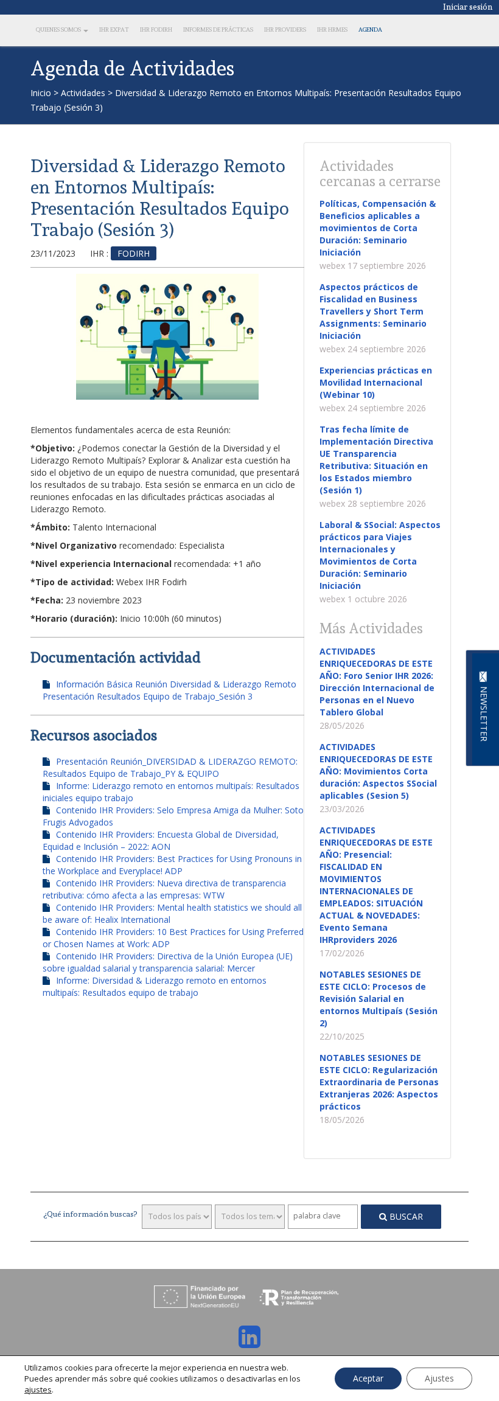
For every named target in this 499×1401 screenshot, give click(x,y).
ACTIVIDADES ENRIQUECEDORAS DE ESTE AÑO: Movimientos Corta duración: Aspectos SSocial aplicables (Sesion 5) (378, 771)
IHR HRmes (332, 29)
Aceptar (368, 1378)
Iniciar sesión (468, 7)
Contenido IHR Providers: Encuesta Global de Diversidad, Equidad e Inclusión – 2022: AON (161, 840)
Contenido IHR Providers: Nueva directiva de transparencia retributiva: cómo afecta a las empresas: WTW (164, 889)
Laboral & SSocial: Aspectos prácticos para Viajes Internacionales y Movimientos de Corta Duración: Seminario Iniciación (380, 555)
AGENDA (370, 29)
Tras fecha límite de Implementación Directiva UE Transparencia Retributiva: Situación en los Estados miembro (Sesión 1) (376, 459)
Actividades (83, 93)
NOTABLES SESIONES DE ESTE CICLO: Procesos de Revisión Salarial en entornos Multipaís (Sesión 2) (378, 998)
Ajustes (439, 1378)
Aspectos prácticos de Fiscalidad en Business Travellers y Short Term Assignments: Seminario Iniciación (373, 311)
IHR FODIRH (156, 29)
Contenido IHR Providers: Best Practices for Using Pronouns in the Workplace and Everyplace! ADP (172, 865)
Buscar (405, 1216)
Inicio (40, 93)
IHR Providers (285, 29)
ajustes (38, 1389)
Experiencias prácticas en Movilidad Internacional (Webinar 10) (375, 382)
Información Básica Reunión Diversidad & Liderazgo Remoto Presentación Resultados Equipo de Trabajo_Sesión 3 (169, 690)
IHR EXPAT (114, 29)
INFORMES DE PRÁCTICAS (218, 29)
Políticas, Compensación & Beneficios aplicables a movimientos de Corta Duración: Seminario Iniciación (377, 228)
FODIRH (133, 253)
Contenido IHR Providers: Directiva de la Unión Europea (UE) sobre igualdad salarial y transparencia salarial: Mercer (168, 962)
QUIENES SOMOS (59, 29)
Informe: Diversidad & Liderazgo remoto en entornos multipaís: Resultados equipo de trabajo (155, 986)
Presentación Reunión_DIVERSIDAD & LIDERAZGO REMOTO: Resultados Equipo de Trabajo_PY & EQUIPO (170, 767)
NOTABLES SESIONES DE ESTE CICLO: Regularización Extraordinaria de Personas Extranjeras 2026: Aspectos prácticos (379, 1082)
